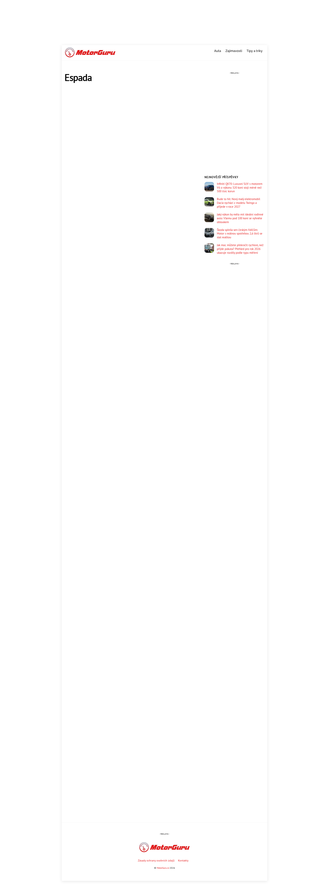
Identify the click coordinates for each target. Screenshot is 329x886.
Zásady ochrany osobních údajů (156, 860)
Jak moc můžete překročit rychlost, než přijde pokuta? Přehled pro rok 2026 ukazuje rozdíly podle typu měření (240, 248)
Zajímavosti (233, 51)
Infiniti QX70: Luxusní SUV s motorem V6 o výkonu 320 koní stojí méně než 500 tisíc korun (239, 187)
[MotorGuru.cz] (90, 55)
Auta (217, 51)
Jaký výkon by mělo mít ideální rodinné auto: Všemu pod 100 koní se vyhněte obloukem (240, 218)
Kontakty (183, 860)
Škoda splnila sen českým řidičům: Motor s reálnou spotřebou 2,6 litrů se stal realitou (239, 233)
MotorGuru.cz (163, 867)
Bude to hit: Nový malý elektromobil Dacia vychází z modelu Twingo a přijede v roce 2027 (238, 202)
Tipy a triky (255, 51)
